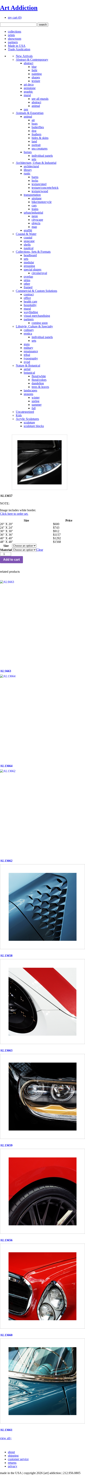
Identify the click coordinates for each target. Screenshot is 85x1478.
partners (13, 42)
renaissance (31, 351)
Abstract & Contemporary (32, 59)
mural (27, 95)
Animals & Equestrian (29, 113)
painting (37, 73)
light (34, 70)
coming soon (40, 322)
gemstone (30, 88)
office (27, 298)
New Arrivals (24, 56)
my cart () (15, 17)
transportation (32, 194)
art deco (29, 84)
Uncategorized (25, 411)
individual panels (42, 155)
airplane (37, 198)
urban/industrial (33, 212)
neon (35, 216)
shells (27, 244)
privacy (12, 1466)
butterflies (38, 127)
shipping (13, 1455)
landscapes (30, 390)
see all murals (40, 98)
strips (27, 280)
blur (34, 66)
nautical (28, 248)
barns (35, 177)
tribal (27, 355)
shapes (36, 77)
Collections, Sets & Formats (33, 251)
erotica (28, 333)
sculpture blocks (34, 426)
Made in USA (17, 45)
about (11, 1452)
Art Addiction (19, 7)
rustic (27, 173)
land (34, 141)
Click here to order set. (14, 513)
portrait (36, 145)
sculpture (29, 422)
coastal (28, 237)
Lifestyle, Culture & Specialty (34, 326)
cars (34, 205)
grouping (29, 266)
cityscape (37, 219)
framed (28, 287)
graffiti (28, 230)
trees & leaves (40, 387)
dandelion (38, 383)
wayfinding (31, 312)
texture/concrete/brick (45, 187)
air (33, 120)
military (28, 347)
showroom (14, 38)
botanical (29, 372)
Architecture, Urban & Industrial (36, 162)
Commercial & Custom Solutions (36, 290)
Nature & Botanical (28, 365)
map (34, 226)
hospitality (30, 305)
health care (30, 301)
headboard (30, 255)
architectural (31, 166)
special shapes (32, 269)
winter (36, 397)
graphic (28, 91)
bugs (35, 123)
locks (35, 180)
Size (6, 545)
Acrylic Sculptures (27, 419)
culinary (29, 330)
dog (34, 130)
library (28, 170)
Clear (39, 549)
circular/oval (39, 273)
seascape (29, 241)
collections (14, 31)
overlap (28, 276)
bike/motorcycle (42, 202)
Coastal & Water (26, 234)
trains (35, 209)
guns (27, 344)
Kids (19, 415)
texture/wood (40, 191)
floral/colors (39, 379)
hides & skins (40, 138)
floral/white (39, 376)
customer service (18, 1459)
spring (35, 401)
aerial (27, 369)
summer (37, 404)
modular (29, 262)
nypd (27, 362)
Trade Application (19, 49)
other (27, 283)
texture (36, 81)
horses (28, 152)
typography (31, 358)
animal (36, 106)
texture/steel (39, 184)
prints (11, 35)
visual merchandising (37, 315)
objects (36, 223)
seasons (28, 394)
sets (34, 159)
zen (26, 109)
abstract (28, 63)
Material (6, 550)
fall (34, 408)
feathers (36, 134)
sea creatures (39, 148)
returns (12, 1462)
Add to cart (11, 559)
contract (29, 294)
